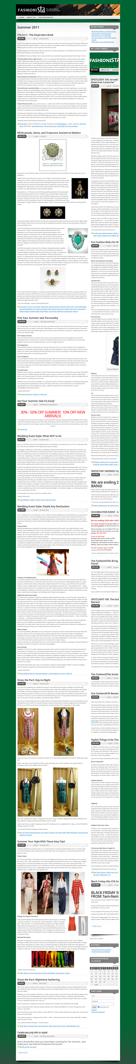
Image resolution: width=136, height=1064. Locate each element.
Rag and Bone (104, 464)
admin (35, 39)
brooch (29, 307)
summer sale (43, 394)
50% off (95, 505)
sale (108, 505)
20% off (21, 1047)
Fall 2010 (116, 86)
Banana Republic (35, 833)
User (93, 996)
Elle (45, 124)
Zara (78, 1026)
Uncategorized (119, 567)
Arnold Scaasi (97, 233)
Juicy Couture (119, 872)
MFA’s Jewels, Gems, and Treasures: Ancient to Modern (49, 132)
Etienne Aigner (53, 1026)
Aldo (20, 833)
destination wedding (41, 673)
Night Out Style (83, 833)
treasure (75, 311)
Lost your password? (98, 1012)
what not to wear (51, 500)
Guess (64, 1026)
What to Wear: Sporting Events (101, 34)
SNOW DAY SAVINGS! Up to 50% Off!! (112, 471)
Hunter (112, 462)
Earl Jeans (52, 833)
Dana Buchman (32, 1026)
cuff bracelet (44, 307)
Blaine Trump (118, 233)
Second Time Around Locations (101, 950)
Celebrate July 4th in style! (32, 1032)
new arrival (33, 1047)
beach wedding (24, 673)
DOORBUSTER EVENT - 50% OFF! (109, 512)
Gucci (59, 1026)
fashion (26, 973)
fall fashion (96, 462)
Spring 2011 (43, 983)
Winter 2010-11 (118, 246)
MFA (49, 309)
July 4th (27, 1047)
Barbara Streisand (107, 233)
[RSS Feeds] (114, 15)
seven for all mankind (48, 973)
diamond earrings (54, 307)
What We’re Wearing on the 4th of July (104, 31)
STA (66, 126)
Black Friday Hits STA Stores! (107, 881)
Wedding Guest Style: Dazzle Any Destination (43, 506)
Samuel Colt (52, 311)
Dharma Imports (43, 1026)
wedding (32, 500)
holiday (108, 872)
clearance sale (102, 505)
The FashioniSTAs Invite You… (108, 674)
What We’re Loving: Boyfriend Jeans (103, 42)
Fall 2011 (43, 136)
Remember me (104, 1007)
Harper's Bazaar (102, 236)
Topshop (67, 973)
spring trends (60, 973)
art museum (23, 307)
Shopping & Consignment (48, 404)
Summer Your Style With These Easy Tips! (41, 841)
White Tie (69, 673)
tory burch (63, 673)
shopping (36, 394)
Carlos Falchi (23, 1026)
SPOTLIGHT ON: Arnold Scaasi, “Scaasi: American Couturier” (113, 81)
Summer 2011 (44, 39)
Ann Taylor (26, 833)
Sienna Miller (61, 126)
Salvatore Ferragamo (25, 835)
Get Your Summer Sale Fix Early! (35, 401)
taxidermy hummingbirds (64, 311)
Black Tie (32, 673)
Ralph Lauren (113, 464)
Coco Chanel (36, 307)
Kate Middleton (61, 124)
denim (21, 973)
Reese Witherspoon (37, 126)
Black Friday (96, 872)
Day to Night (44, 833)
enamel (68, 307)
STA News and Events (47, 322)
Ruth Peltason (44, 311)
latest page (94, 721)
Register (94, 1010)
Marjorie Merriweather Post (27, 309)
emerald (62, 307)
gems (72, 307)
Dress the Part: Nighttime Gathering (38, 979)
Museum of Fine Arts (57, 309)
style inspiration (73, 126)
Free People (58, 833)
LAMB (68, 833)
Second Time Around (50, 126)
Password (95, 1001)
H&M (64, 833)
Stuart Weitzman (71, 1026)
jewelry (84, 307)
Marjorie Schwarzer (42, 309)
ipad (112, 872)
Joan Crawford (112, 236)
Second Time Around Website (101, 952)
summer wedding (53, 673)
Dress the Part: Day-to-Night (33, 680)
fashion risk (104, 462)
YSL (109, 875)
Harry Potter (78, 307)
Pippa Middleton (24, 500)
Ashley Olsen (23, 124)
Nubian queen (68, 309)
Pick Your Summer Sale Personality (37, 318)
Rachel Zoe (96, 464)
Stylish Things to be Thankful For (110, 739)
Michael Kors (74, 833)
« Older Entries (22, 1053)
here (72, 642)
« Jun (96, 984)
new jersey (96, 875)
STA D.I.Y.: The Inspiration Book (35, 35)
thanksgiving (104, 875)
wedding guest (40, 500)
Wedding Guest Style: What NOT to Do (39, 436)
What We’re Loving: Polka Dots (101, 36)
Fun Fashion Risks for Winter (107, 242)
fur (109, 462)
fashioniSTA (105, 60)
